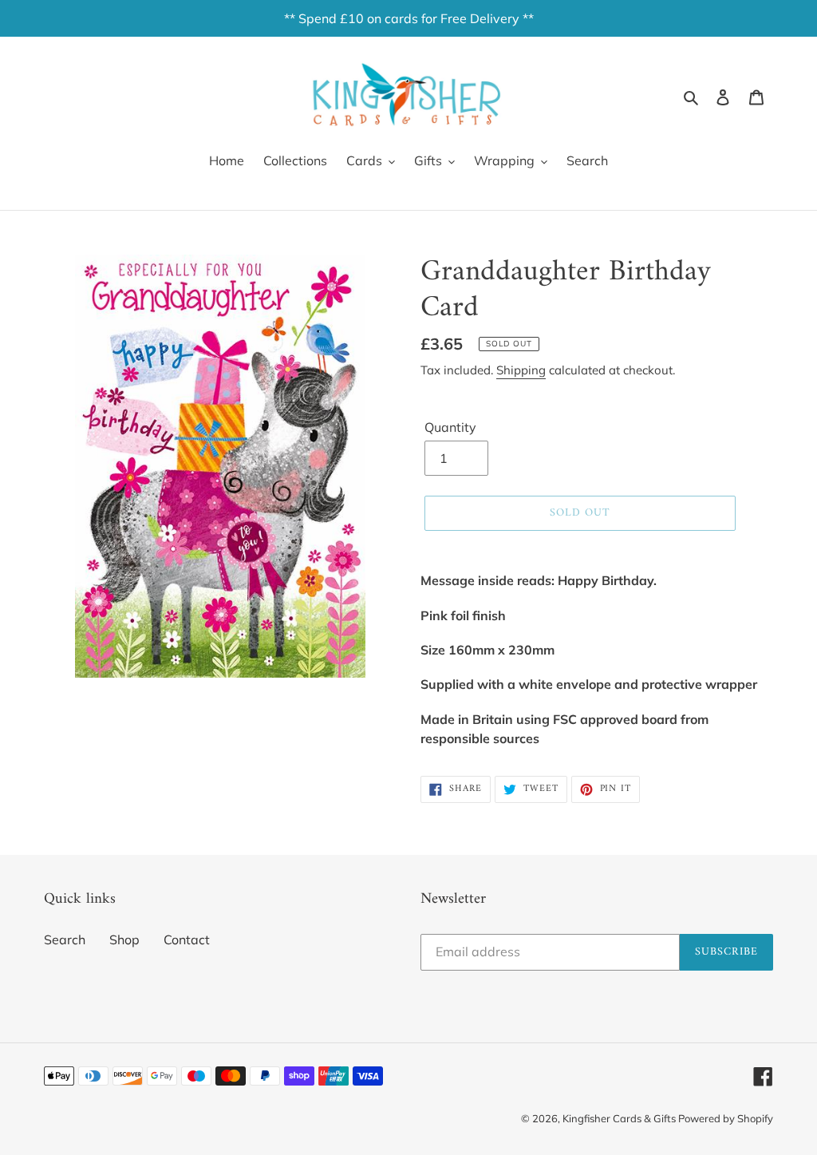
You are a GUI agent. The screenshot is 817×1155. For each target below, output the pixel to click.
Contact (187, 939)
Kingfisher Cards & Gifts (620, 1118)
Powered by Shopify (725, 1118)
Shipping (521, 370)
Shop (124, 939)
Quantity (450, 427)
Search (64, 939)
